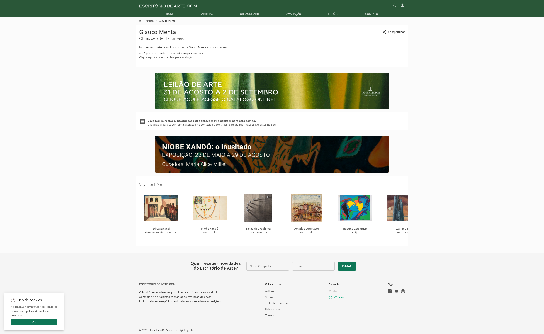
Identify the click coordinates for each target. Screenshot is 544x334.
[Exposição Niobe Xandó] (272, 171)
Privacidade (272, 309)
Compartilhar (396, 32)
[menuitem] (170, 14)
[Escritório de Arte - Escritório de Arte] (157, 284)
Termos (270, 315)
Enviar (346, 266)
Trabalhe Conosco (276, 303)
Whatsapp (340, 297)
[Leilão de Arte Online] (272, 108)
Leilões (333, 14)
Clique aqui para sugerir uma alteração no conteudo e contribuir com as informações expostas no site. (212, 122)
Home (170, 14)
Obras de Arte (250, 14)
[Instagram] (403, 291)
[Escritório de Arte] (168, 5)
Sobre (269, 297)
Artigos (269, 291)
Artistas (207, 14)
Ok (34, 322)
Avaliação (293, 14)
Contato (371, 14)
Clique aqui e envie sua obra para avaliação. (166, 57)
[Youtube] (396, 291)
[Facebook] (390, 291)
